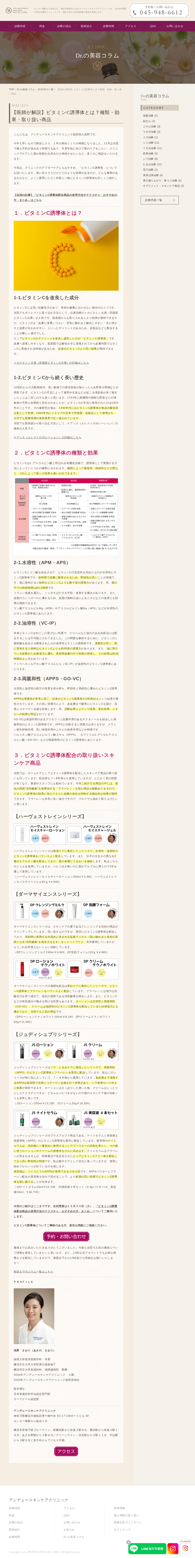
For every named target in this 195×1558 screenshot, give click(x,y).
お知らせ (69, 1529)
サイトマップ (122, 1529)
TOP (11, 89)
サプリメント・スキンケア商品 (161, 185)
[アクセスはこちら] (66, 1451)
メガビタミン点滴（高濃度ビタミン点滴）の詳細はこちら (51, 362)
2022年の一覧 (46, 89)
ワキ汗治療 (149, 131)
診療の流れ (64, 26)
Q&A (153, 26)
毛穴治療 (148, 169)
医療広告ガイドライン (128, 1522)
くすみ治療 (149, 148)
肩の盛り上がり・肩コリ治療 (160, 180)
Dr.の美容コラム (26, 89)
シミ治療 (148, 142)
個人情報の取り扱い (126, 1515)
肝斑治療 (148, 153)
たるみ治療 (149, 164)
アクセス (130, 26)
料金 (42, 26)
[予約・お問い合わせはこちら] (66, 1236)
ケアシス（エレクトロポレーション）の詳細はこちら (47, 437)
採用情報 (119, 1508)
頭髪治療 (148, 115)
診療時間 (108, 26)
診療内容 (20, 26)
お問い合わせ (174, 26)
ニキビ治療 (149, 126)
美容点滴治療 (151, 175)
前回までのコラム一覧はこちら (33, 1271)
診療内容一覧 (153, 200)
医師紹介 (86, 26)
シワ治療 (148, 158)
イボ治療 (148, 137)
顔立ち (147, 121)
